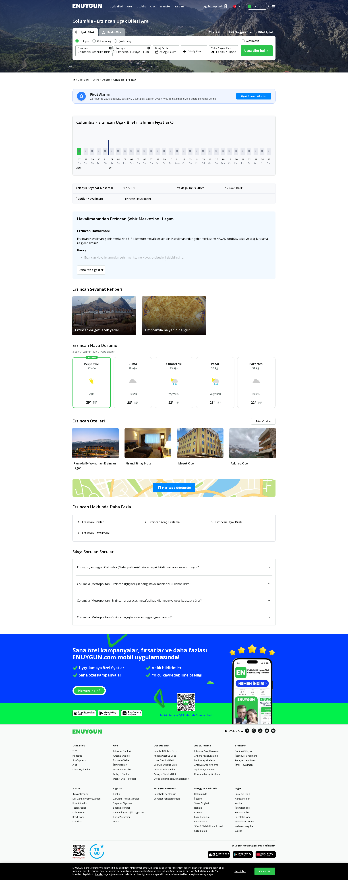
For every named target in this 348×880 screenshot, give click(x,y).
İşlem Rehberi (242, 807)
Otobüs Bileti (162, 745)
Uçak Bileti (83, 80)
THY (74, 751)
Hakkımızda (200, 794)
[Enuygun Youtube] (273, 731)
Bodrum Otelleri (121, 760)
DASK (116, 821)
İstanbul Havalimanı (246, 755)
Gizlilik (238, 830)
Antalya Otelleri (121, 755)
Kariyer (198, 812)
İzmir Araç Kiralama (205, 760)
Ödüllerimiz (200, 821)
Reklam (198, 807)
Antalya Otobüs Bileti (165, 774)
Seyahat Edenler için (165, 794)
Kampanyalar (242, 798)
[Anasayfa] (73, 80)
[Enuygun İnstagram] (254, 731)
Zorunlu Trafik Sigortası (126, 798)
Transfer (240, 745)
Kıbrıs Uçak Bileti (81, 769)
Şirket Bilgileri (201, 803)
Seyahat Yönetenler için (167, 798)
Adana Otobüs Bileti (164, 769)
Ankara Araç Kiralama (206, 755)
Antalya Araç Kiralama (206, 764)
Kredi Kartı (78, 817)
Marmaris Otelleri (122, 769)
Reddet (99, 874)
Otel (116, 745)
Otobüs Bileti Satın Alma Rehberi (171, 778)
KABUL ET (264, 871)
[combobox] (94, 52)
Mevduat (77, 821)
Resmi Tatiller (242, 812)
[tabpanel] (174, 48)
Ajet (74, 764)
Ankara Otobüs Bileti (165, 755)
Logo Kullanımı (202, 817)
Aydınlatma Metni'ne (207, 871)
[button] (79, 151)
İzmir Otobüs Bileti (164, 760)
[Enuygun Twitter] (260, 731)
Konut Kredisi (79, 803)
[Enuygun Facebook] (247, 731)
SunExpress (79, 760)
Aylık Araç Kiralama (204, 769)
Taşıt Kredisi (79, 807)
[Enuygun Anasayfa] (87, 6)
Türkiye (95, 80)
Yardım (239, 803)
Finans (76, 788)
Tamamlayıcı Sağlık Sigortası (128, 812)
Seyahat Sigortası (122, 803)
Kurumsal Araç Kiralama (207, 774)
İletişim (198, 798)
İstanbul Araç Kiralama (206, 751)
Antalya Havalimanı (245, 760)
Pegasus (77, 755)
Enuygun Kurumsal (165, 788)
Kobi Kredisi (79, 812)
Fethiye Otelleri (121, 774)
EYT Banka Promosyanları (86, 798)
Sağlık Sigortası (121, 807)
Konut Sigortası (121, 817)
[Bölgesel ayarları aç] (237, 6)
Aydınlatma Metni (244, 821)
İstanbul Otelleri (122, 751)
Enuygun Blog (242, 794)
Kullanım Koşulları (244, 826)
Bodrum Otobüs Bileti (165, 764)
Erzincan (106, 80)
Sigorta (117, 788)
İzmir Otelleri (120, 764)
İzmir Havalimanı (244, 764)
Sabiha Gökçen (243, 751)
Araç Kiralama (202, 745)
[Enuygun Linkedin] (267, 731)
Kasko (116, 794)
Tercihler (240, 871)
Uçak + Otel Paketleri (124, 778)
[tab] (85, 32)
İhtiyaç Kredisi (80, 794)
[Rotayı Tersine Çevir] (113, 51)
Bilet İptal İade (243, 817)
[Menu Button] (257, 6)
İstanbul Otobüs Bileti (165, 751)
